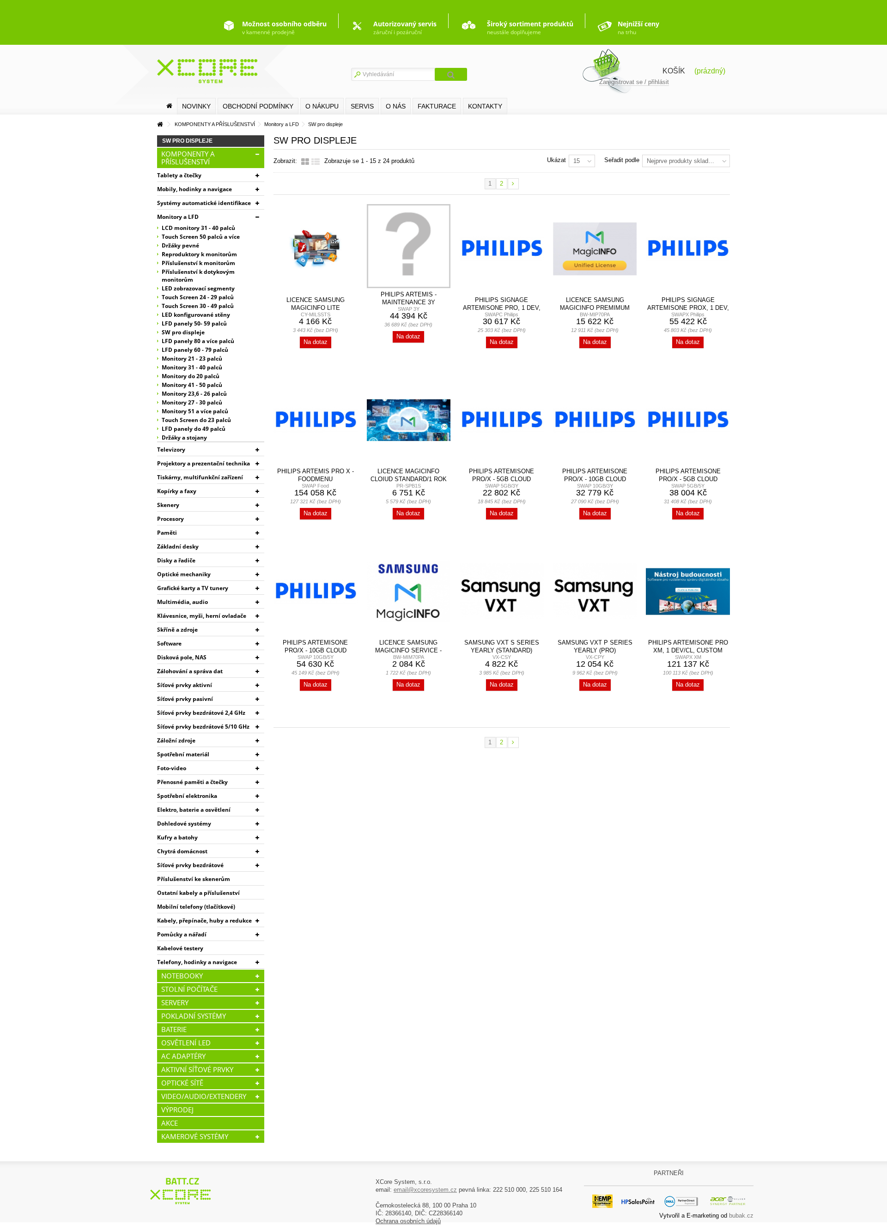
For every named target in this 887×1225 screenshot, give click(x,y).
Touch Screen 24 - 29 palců (198, 297)
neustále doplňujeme (530, 27)
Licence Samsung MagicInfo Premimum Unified (595, 307)
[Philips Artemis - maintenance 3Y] (409, 246)
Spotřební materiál (183, 754)
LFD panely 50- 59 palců (194, 323)
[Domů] (169, 106)
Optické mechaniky (184, 574)
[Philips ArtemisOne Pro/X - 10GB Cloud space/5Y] (315, 591)
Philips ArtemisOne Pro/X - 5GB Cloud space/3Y (501, 479)
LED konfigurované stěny (196, 315)
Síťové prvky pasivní (185, 699)
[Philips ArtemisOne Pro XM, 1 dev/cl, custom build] (688, 591)
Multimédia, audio (182, 602)
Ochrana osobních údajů (408, 1221)
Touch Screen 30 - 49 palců (198, 306)
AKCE (169, 1123)
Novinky (196, 106)
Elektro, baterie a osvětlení (194, 810)
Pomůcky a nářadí (182, 934)
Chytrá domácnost (182, 851)
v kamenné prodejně (284, 27)
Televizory (171, 449)
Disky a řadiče (176, 560)
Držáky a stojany (184, 437)
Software (169, 643)
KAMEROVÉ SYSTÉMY (194, 1136)
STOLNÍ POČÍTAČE (189, 989)
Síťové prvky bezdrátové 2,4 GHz (201, 713)
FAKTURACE (437, 106)
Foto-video (171, 768)
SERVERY (174, 1002)
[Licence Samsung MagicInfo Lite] (315, 249)
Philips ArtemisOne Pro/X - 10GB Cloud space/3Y (594, 479)
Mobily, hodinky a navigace (194, 189)
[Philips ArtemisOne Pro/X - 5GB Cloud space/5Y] (688, 420)
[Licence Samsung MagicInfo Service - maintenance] (409, 591)
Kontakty (485, 106)
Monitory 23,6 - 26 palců (194, 394)
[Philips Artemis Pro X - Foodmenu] (315, 420)
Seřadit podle (621, 160)
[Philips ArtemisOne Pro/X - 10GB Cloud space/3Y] (595, 420)
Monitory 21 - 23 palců (192, 358)
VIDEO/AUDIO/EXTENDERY (203, 1096)
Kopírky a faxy (176, 491)
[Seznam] (315, 162)
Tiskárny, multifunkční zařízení (200, 477)
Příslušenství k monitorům (198, 263)
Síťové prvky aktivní (184, 685)
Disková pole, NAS (182, 657)
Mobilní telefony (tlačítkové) (196, 907)
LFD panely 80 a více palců (198, 341)
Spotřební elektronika (187, 796)
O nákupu (322, 106)
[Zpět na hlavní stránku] (160, 124)
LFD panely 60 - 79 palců (195, 350)
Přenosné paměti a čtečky (192, 782)
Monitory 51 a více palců (195, 411)
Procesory (170, 519)
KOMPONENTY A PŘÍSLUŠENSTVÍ (188, 157)
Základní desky (178, 546)
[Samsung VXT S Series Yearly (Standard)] (502, 591)
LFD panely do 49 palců (193, 429)
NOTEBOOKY (182, 975)
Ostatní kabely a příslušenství (198, 893)
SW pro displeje (183, 332)
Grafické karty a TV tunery (192, 588)
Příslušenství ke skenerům (193, 879)
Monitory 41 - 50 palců (192, 385)
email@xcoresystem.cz (425, 1189)
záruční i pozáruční (405, 27)
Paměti (167, 533)
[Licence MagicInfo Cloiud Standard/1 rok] (409, 420)
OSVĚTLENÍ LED (186, 1042)
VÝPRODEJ (177, 1109)
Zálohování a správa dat (190, 671)
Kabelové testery (180, 948)
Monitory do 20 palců (190, 376)
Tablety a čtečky (179, 175)
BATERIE (174, 1029)
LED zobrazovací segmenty (198, 288)
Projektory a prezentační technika (203, 463)
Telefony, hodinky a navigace (197, 962)
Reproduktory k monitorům (199, 254)
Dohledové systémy (184, 823)
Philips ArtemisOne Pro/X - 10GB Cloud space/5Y (315, 650)
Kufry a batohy (177, 837)
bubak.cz (741, 1215)
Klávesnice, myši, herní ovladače (201, 616)
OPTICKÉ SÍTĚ (182, 1082)
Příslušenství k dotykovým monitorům (198, 276)
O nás (396, 106)
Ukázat (556, 160)
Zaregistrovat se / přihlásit (634, 81)
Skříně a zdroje (177, 630)
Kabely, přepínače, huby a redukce (204, 920)
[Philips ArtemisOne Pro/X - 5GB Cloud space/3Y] (502, 420)
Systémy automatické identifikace (204, 203)
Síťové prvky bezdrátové (190, 865)
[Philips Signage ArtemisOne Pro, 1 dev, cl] (502, 249)
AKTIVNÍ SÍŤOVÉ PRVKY (197, 1069)
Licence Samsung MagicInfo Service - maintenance (408, 650)
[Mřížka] (305, 162)
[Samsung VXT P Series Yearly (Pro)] (595, 591)
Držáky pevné (180, 245)
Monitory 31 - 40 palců (192, 367)
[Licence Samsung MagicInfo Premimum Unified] (595, 249)
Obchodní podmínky (258, 106)
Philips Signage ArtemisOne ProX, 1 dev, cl (688, 307)
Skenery (168, 505)
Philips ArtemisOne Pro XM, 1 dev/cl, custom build (688, 650)
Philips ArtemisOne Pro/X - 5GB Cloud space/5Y (688, 479)
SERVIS (362, 106)
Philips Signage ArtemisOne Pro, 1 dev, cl (502, 307)
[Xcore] (181, 1190)
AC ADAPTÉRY (183, 1056)
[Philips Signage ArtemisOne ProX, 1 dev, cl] (688, 249)
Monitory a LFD (178, 217)
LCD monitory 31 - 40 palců (198, 228)
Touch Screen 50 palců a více (201, 237)
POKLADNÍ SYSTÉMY (193, 1015)
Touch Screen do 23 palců (196, 420)
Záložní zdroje (176, 740)
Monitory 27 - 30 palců (192, 402)
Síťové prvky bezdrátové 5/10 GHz (203, 726)
